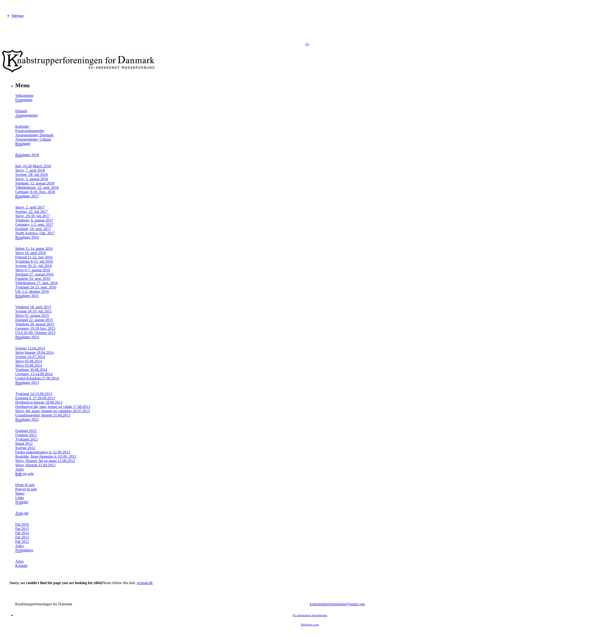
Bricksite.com (310, 624)
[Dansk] (5, 24)
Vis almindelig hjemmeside (309, 615)
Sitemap (17, 16)
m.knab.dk (145, 583)
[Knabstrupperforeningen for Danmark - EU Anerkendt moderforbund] (78, 71)
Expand (18, 105)
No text (7, 6)
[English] (11, 24)
